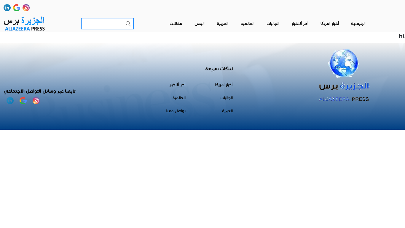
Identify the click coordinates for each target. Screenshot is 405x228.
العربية (222, 23)
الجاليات (273, 23)
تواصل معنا (176, 110)
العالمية (247, 23)
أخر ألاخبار (299, 23)
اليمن (199, 23)
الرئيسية (358, 23)
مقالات (176, 23)
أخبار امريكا (330, 23)
